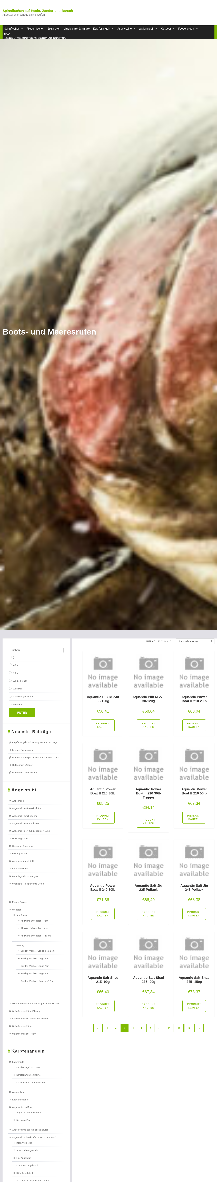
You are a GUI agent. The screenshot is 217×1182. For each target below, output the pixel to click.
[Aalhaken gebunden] (10, 696)
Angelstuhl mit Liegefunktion (26, 808)
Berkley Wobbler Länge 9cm (35, 973)
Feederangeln (186, 28)
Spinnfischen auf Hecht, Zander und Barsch (38, 11)
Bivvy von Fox (23, 1120)
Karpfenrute (18, 1062)
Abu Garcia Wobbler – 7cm (34, 920)
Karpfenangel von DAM (28, 1067)
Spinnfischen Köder (22, 1026)
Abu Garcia (21, 915)
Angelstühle (124, 28)
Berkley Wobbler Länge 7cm (35, 966)
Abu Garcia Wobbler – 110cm (36, 935)
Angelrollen (18, 1092)
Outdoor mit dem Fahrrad (24, 772)
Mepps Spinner (20, 902)
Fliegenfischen (35, 28)
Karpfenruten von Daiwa (28, 1074)
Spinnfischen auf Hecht (24, 1033)
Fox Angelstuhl (19, 853)
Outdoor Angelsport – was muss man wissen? (35, 757)
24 (163, 641)
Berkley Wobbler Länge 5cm (35, 958)
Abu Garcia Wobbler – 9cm (34, 928)
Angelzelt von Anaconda (28, 1112)
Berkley (20, 945)
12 (159, 641)
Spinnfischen (11, 28)
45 (178, 1027)
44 (168, 1027)
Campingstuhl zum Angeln (25, 876)
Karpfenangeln (101, 28)
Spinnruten (53, 28)
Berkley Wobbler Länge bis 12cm (37, 981)
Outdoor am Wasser (22, 765)
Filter (22, 712)
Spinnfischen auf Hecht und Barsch (30, 1018)
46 (189, 1027)
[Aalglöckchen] (10, 680)
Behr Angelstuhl (20, 868)
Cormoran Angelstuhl (22, 846)
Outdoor (166, 28)
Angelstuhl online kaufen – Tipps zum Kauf (33, 1137)
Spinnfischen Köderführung (26, 1011)
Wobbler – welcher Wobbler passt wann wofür (35, 1003)
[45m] (10, 664)
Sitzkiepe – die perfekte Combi (28, 883)
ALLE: (169, 641)
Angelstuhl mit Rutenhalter (25, 823)
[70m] (10, 672)
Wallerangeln (146, 28)
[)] (10, 657)
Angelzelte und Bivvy (22, 1107)
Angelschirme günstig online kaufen (30, 1129)
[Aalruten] (10, 704)
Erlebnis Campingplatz (23, 750)
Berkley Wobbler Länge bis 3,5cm (38, 950)
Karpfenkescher (20, 1099)
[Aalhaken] (10, 688)
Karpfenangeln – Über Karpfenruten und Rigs (34, 742)
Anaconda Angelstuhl (23, 861)
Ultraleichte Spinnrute (77, 28)
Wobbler (16, 909)
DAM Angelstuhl (20, 838)
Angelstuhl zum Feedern (24, 816)
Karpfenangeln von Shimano (30, 1082)
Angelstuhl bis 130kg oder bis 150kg (31, 830)
